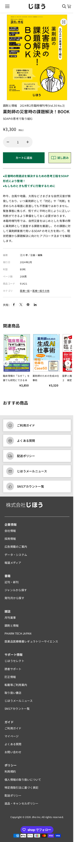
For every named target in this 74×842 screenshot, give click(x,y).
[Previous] (6, 363)
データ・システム (16, 555)
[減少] (8, 142)
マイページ (12, 736)
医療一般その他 (40, 290)
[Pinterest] (28, 304)
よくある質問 (26, 440)
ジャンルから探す (16, 590)
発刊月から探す (14, 598)
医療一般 (25, 290)
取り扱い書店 (13, 693)
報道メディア (13, 563)
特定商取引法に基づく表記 (21, 787)
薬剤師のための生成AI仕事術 (46, 378)
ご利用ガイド (26, 425)
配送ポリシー (26, 456)
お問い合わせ (13, 752)
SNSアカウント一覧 (30, 486)
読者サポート (13, 669)
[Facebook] (13, 304)
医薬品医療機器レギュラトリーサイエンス (31, 641)
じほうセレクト (14, 661)
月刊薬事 (10, 618)
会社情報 (10, 531)
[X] (21, 304)
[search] (64, 6)
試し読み (63, 158)
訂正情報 (10, 677)
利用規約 (10, 771)
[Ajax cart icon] (69, 6)
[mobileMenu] (7, 6)
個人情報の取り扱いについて (23, 780)
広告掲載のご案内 (16, 547)
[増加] (28, 142)
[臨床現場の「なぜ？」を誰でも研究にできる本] (17, 353)
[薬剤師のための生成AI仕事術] (46, 353)
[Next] (68, 363)
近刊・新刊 (12, 582)
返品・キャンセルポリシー (21, 803)
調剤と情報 (12, 625)
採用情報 (10, 539)
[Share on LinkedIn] (35, 304)
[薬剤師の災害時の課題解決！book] (63, 22)
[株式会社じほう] (37, 6)
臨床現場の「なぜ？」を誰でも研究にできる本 (16, 378)
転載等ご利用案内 (16, 685)
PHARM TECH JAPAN (18, 633)
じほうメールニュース (32, 471)
